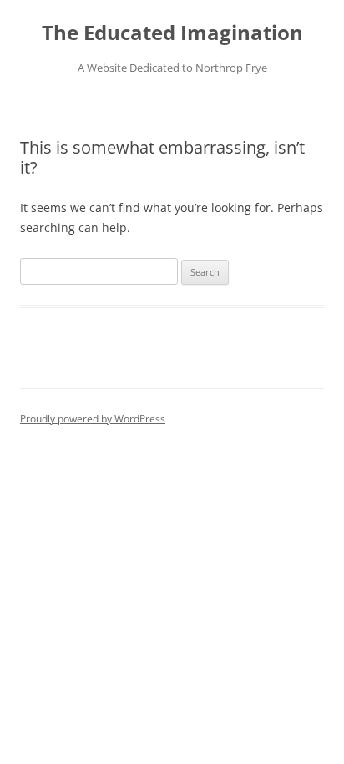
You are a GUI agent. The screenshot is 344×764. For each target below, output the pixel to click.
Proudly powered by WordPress (92, 419)
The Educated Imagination (172, 33)
